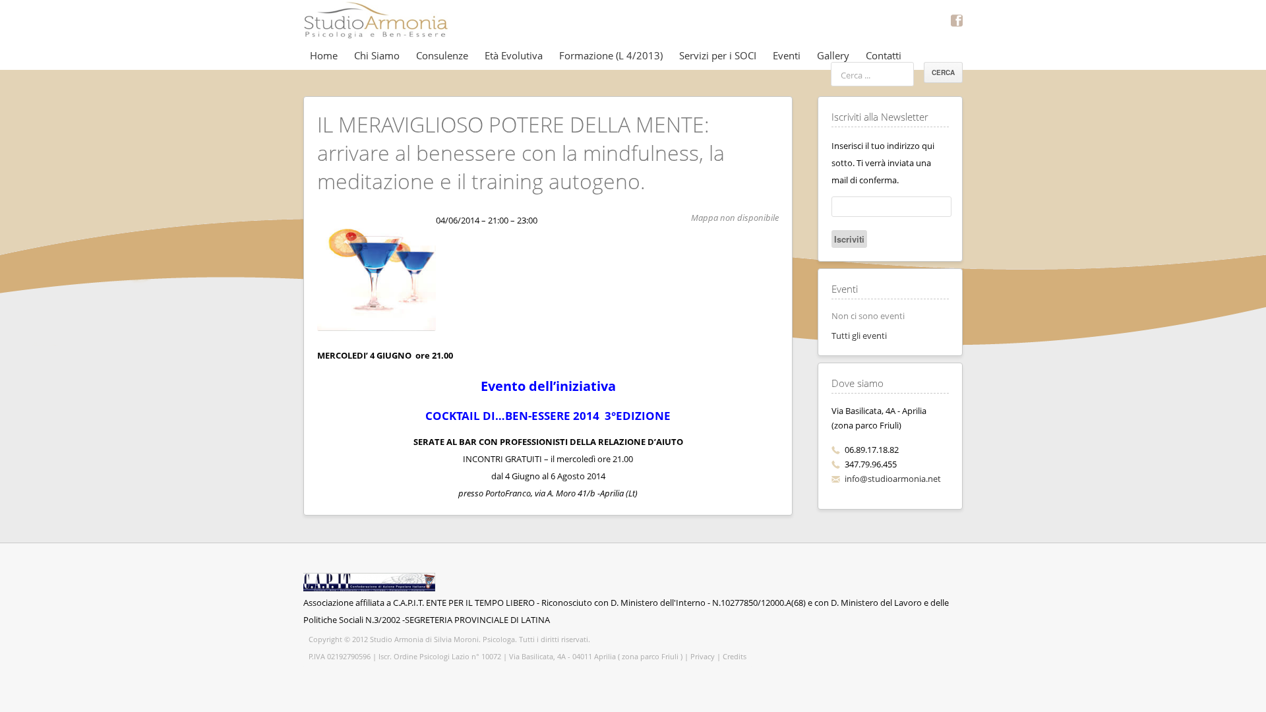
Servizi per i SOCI (717, 55)
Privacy (702, 656)
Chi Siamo (377, 55)
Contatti (883, 55)
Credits (734, 656)
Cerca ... (855, 75)
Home (324, 55)
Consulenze (442, 55)
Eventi (786, 55)
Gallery (833, 55)
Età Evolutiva (514, 55)
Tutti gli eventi (859, 335)
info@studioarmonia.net (893, 479)
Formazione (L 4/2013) (611, 55)
